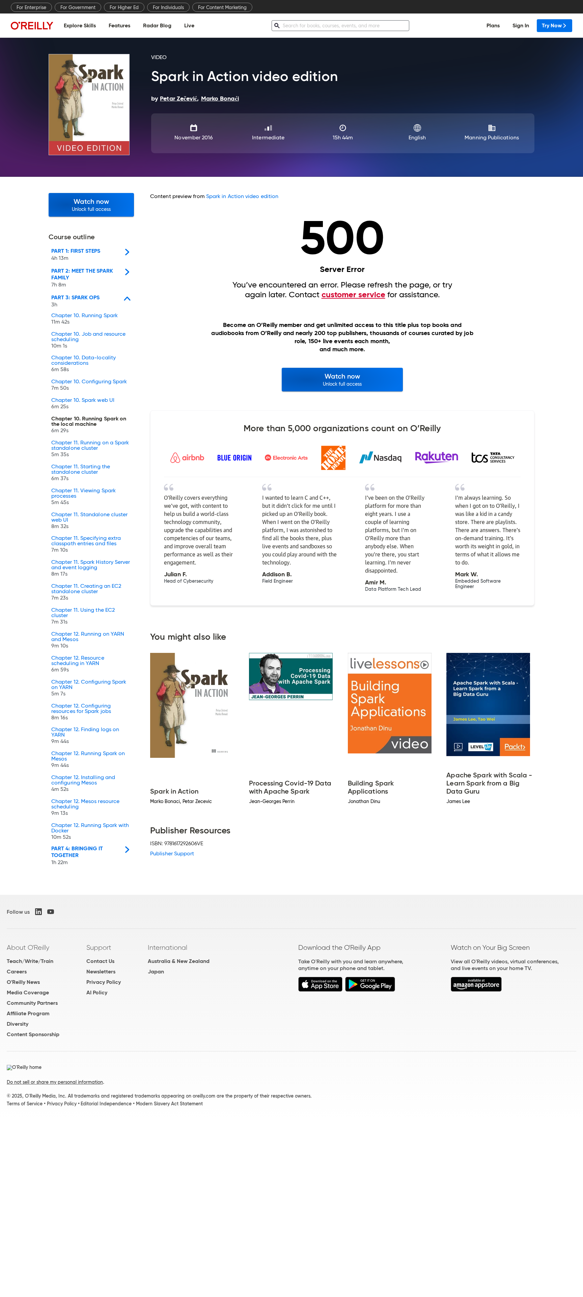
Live (189, 25)
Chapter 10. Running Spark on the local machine (88, 425)
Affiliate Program (28, 1013)
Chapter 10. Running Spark (84, 319)
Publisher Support (172, 853)
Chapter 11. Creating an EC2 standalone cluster (86, 592)
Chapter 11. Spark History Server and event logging (90, 568)
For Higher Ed (124, 7)
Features (119, 25)
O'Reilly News (23, 982)
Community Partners (32, 1002)
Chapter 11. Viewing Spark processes (83, 496)
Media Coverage (28, 992)
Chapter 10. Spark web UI (82, 403)
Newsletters (100, 971)
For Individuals (168, 7)
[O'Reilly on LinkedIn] (38, 911)
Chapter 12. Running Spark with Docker (90, 831)
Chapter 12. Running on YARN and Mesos (87, 640)
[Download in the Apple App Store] (320, 989)
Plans (493, 25)
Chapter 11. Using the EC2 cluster (83, 616)
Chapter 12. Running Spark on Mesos (88, 759)
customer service (353, 294)
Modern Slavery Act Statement (169, 1104)
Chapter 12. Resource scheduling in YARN (77, 664)
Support (98, 947)
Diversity (17, 1023)
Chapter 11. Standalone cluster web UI (89, 520)
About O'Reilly (28, 947)
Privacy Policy (103, 982)
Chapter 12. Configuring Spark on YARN (88, 688)
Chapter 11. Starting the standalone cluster (80, 472)
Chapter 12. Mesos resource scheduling (85, 807)
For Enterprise (31, 7)
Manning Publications (492, 137)
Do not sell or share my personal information (55, 1082)
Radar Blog (157, 25)
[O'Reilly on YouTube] (50, 911)
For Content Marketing (222, 7)
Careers (17, 971)
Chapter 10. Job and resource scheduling (88, 340)
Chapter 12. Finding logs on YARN (85, 735)
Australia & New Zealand (179, 961)
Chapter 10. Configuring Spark (89, 385)
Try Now (552, 25)
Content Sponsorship (33, 1034)
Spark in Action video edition (242, 196)
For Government (77, 7)
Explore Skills (80, 25)
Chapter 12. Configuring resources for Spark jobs (81, 712)
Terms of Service (25, 1104)
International (167, 947)
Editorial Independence (106, 1104)
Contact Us (100, 961)
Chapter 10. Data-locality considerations (83, 363)
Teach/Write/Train (30, 961)
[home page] (32, 25)
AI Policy (96, 992)
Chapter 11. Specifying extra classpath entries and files (86, 544)
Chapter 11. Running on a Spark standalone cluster (90, 449)
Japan (156, 971)
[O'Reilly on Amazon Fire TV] (476, 989)
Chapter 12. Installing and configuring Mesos (83, 783)
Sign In (520, 25)
